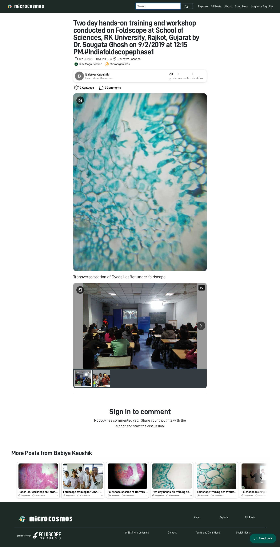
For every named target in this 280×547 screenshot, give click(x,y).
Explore (203, 6)
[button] (38, 480)
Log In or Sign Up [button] (262, 6)
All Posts (216, 6)
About (228, 6)
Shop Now (241, 6)
